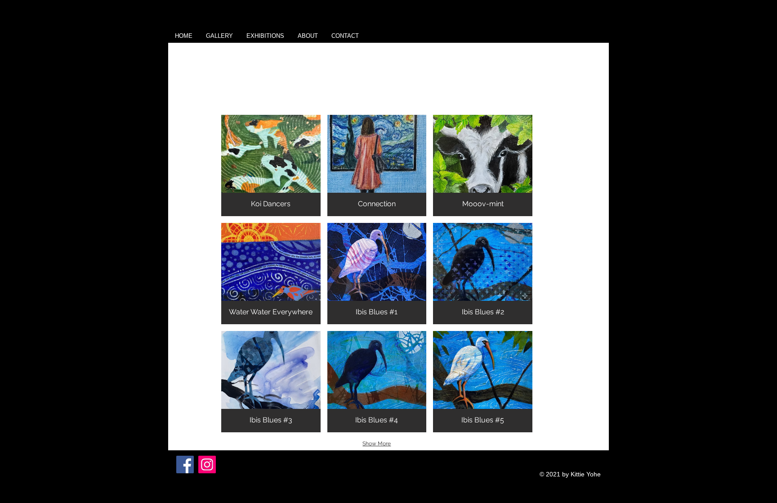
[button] (219, 36)
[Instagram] (207, 464)
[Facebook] (185, 464)
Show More (376, 443)
